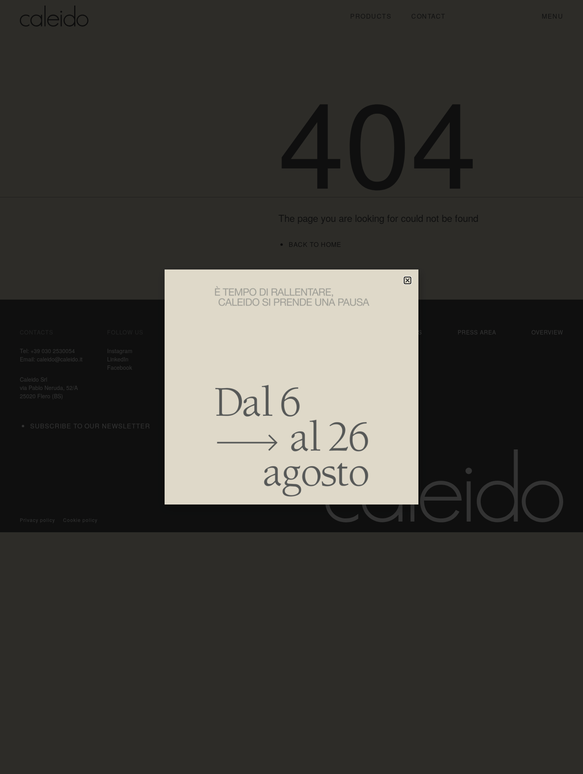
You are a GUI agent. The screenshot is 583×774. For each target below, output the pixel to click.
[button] (407, 280)
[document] (291, 387)
